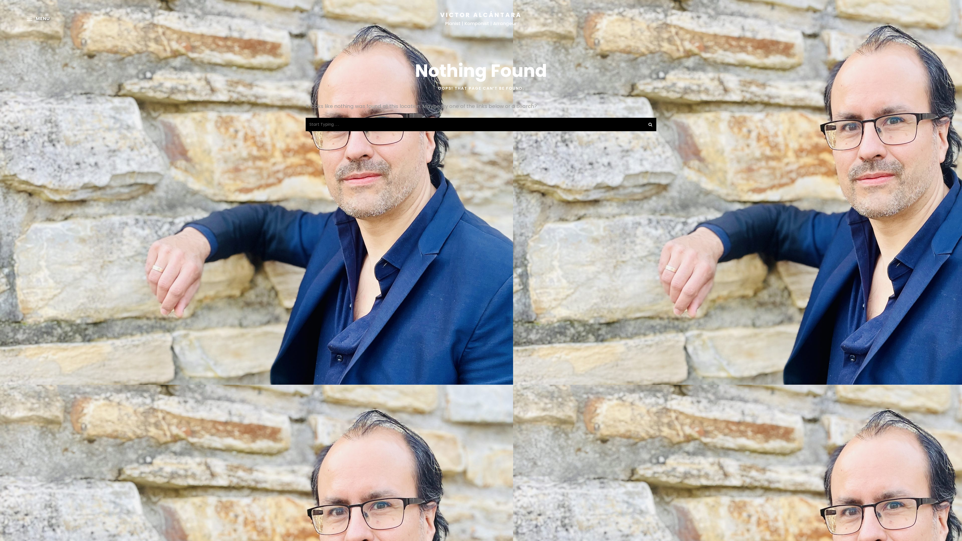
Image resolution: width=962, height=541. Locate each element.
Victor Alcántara (481, 15)
